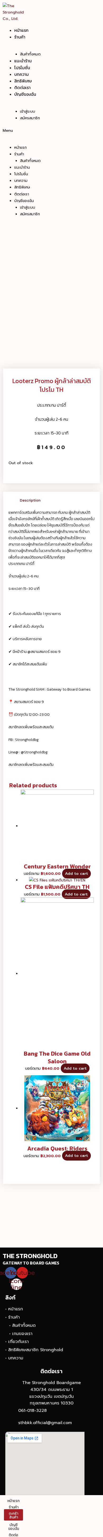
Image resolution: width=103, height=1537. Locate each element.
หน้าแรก (21, 30)
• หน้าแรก (14, 1309)
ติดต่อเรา (22, 87)
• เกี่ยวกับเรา (17, 1341)
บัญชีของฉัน (25, 94)
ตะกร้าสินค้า (13, 1515)
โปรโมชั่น (22, 67)
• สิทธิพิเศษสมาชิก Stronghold (34, 1350)
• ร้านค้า (12, 1317)
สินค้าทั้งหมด (30, 54)
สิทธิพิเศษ (23, 81)
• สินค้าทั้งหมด (22, 1325)
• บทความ (14, 1358)
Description (30, 500)
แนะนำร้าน (23, 61)
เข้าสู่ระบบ (27, 111)
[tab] (57, 500)
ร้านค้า (19, 37)
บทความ (21, 74)
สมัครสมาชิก (30, 118)
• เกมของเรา (20, 1333)
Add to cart (76, 873)
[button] (37, 130)
